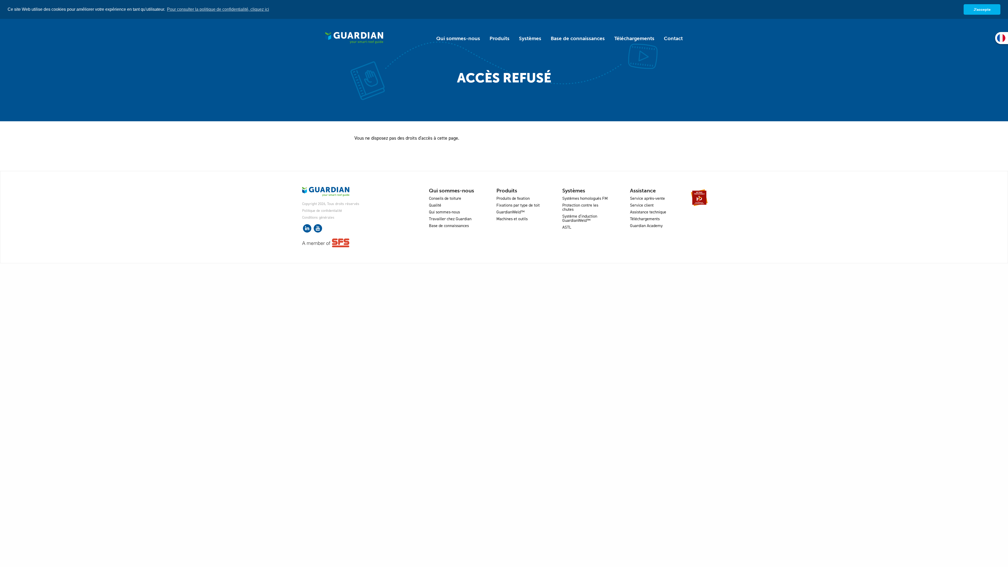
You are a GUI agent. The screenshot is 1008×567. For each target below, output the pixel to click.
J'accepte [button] (982, 9)
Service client (642, 205)
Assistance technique (648, 212)
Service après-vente (647, 198)
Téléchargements (634, 38)
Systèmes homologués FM (585, 198)
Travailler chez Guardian (450, 219)
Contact (673, 38)
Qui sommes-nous (458, 38)
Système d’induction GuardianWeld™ (579, 218)
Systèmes (530, 38)
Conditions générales (318, 217)
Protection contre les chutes (580, 207)
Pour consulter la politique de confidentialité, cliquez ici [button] (218, 9)
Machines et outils (512, 219)
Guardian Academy (646, 225)
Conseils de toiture (445, 198)
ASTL (566, 227)
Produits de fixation (513, 198)
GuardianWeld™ (510, 212)
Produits (500, 38)
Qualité (435, 205)
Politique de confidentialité (322, 210)
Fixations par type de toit (518, 205)
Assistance (643, 190)
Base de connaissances (578, 38)
